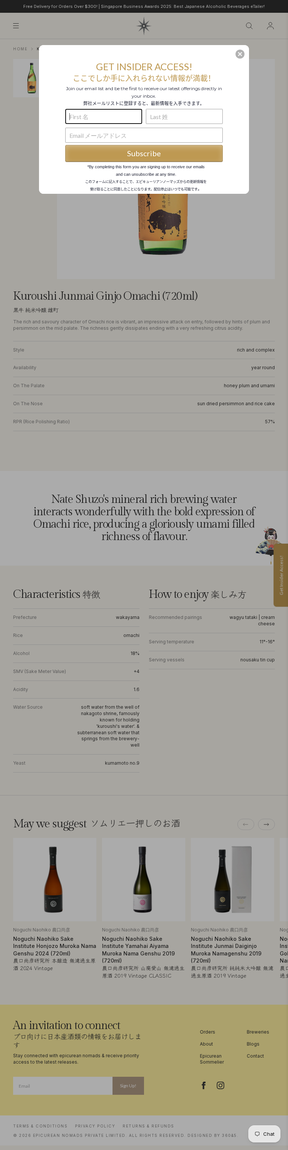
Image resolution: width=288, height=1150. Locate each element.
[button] (240, 54)
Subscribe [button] (144, 153)
